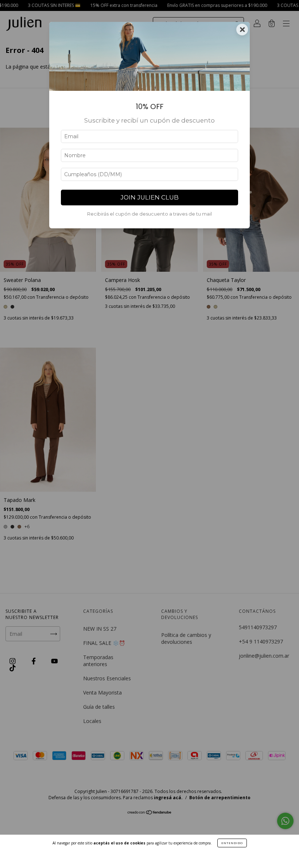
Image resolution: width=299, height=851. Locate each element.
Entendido (232, 843)
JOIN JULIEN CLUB (149, 197)
